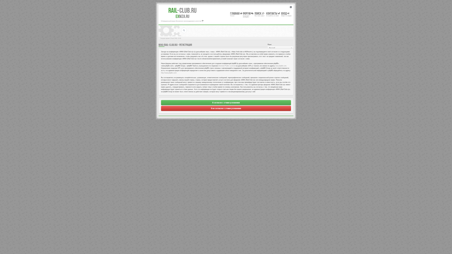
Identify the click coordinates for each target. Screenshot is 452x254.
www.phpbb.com (280, 66)
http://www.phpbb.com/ (169, 73)
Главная (235, 13)
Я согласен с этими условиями (226, 102)
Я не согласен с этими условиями (226, 108)
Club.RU (182, 10)
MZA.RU (182, 16)
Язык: (270, 44)
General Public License (227, 66)
